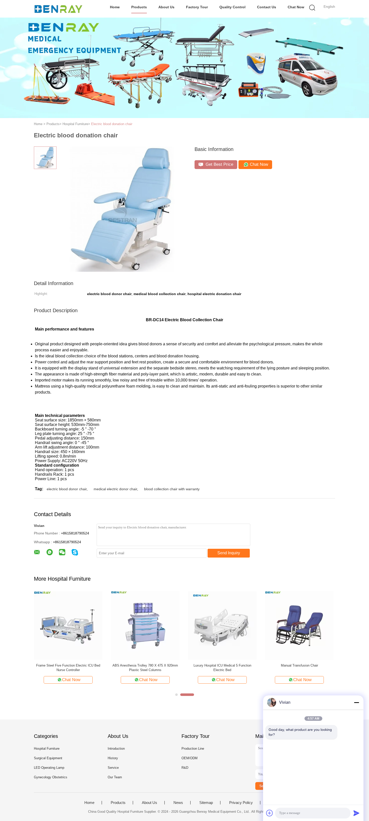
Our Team (115, 777)
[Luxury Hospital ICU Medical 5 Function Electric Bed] (222, 625)
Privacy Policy (241, 802)
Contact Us (266, 7)
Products (139, 7)
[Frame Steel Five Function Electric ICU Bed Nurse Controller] (68, 625)
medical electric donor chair (115, 489)
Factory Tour (197, 7)
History (113, 758)
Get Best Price (218, 164)
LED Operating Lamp (49, 768)
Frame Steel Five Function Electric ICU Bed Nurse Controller (68, 668)
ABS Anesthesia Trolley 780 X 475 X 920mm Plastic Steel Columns (145, 668)
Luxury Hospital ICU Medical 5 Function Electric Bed (222, 668)
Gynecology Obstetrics (50, 777)
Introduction (116, 748)
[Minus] (356, 702)
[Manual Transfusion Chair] (299, 625)
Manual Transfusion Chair (299, 665)
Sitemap (206, 802)
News (178, 802)
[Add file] (269, 812)
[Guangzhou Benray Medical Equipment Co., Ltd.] (58, 9)
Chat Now (296, 7)
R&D (184, 768)
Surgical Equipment (48, 758)
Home (115, 7)
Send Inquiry (228, 553)
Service (113, 768)
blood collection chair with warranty (172, 489)
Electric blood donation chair (111, 124)
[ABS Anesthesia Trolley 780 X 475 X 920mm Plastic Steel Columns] (145, 625)
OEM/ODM (189, 758)
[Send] (356, 812)
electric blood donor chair (67, 489)
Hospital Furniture (46, 748)
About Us (166, 7)
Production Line (192, 748)
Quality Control (232, 7)
